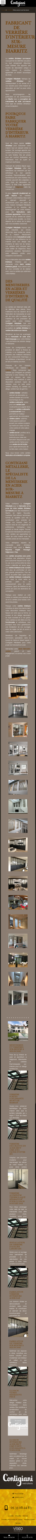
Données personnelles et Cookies (12, 1519)
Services (18, 1523)
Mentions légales (29, 1519)
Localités (11, 1516)
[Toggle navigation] (3, 2)
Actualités (18, 1516)
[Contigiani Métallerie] (18, 3)
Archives (25, 1516)
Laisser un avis (19, 1497)
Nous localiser (18, 1493)
